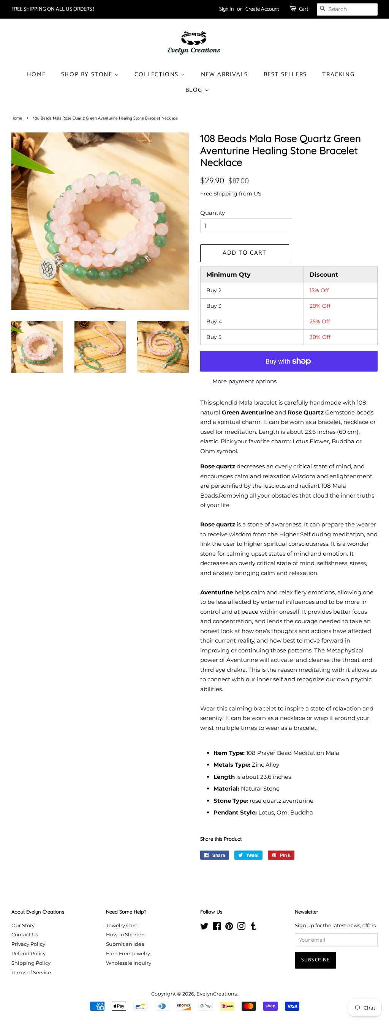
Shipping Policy (31, 963)
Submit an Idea (125, 944)
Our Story (23, 925)
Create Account (262, 9)
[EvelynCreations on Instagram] (241, 928)
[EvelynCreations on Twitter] (204, 928)
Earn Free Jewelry (128, 953)
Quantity (212, 212)
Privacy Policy (28, 944)
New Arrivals (224, 74)
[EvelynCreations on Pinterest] (229, 928)
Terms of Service (31, 972)
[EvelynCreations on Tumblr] (253, 928)
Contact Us (24, 934)
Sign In (226, 9)
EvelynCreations (216, 994)
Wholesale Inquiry (128, 963)
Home (36, 74)
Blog (195, 90)
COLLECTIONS (157, 74)
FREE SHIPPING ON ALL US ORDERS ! (52, 9)
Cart (303, 9)
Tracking (338, 74)
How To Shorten (125, 934)
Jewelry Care (122, 925)
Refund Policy (28, 953)
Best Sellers (285, 74)
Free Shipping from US (230, 193)
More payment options (244, 381)
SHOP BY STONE (87, 74)
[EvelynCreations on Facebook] (216, 928)
